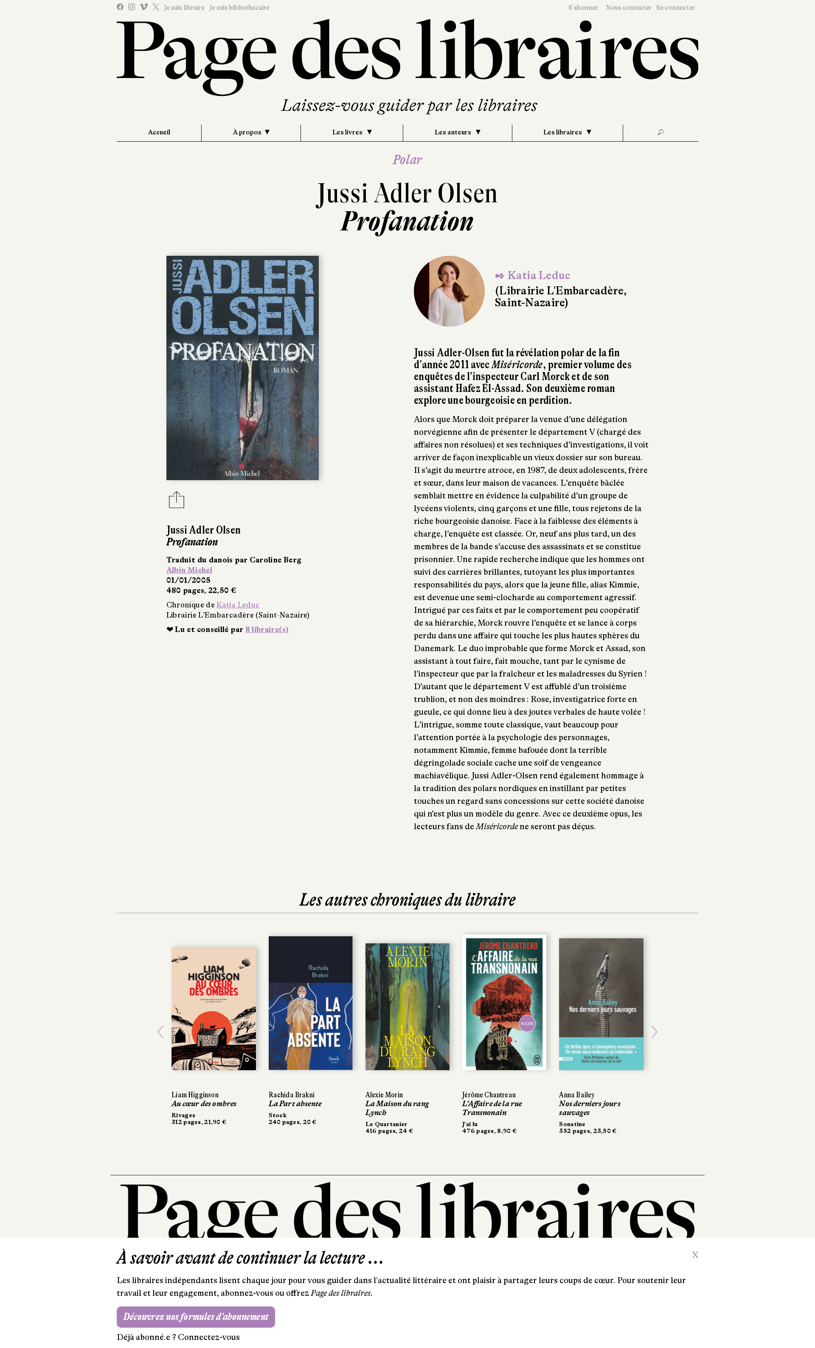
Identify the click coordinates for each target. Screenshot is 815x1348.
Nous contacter (629, 7)
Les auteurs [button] (453, 132)
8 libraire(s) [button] (267, 629)
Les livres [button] (348, 132)
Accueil (159, 132)
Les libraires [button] (563, 132)
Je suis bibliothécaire (239, 7)
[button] (160, 1032)
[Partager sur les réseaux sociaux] (176, 502)
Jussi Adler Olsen (407, 193)
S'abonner (583, 7)
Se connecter (675, 7)
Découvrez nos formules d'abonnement (196, 1317)
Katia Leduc (237, 605)
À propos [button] (247, 132)
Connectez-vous (209, 1337)
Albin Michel (189, 570)
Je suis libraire (184, 7)
